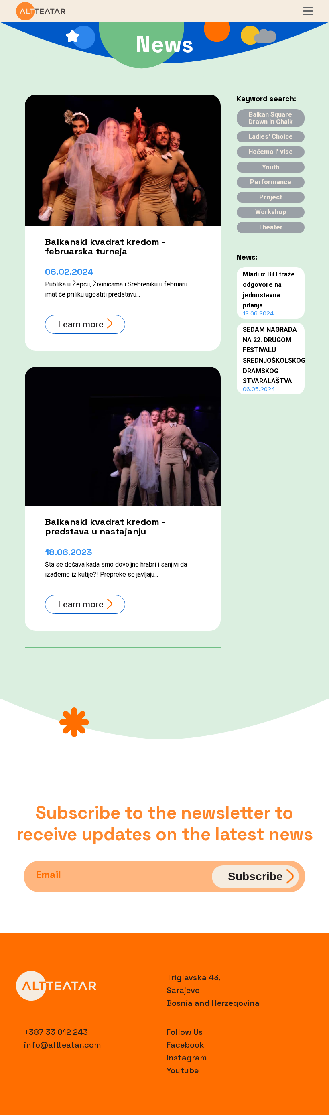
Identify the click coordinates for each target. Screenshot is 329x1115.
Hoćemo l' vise (270, 152)
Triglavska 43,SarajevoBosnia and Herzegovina (213, 990)
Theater (270, 227)
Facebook (185, 1045)
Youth (270, 167)
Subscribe (255, 876)
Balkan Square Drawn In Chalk (270, 118)
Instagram (187, 1057)
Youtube (183, 1070)
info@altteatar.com (62, 1045)
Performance (270, 182)
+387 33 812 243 (56, 1032)
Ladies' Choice (270, 136)
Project (270, 197)
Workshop (270, 212)
